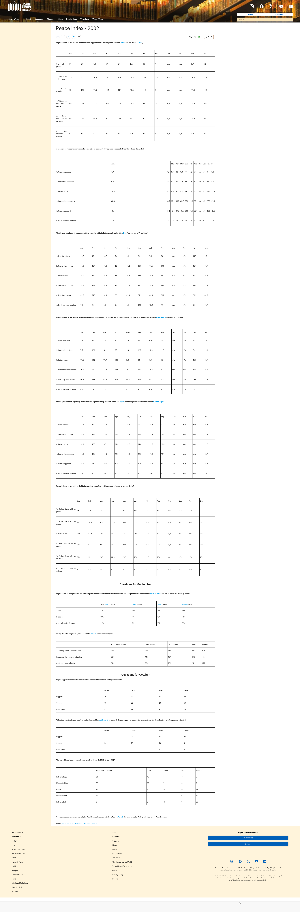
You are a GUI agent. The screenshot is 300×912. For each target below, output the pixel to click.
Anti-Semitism (17, 832)
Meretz (185, 604)
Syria (122, 402)
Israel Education (18, 849)
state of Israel (155, 594)
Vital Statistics (17, 887)
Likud (134, 604)
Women (15, 891)
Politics (14, 866)
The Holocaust (17, 874)
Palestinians (161, 317)
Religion (15, 870)
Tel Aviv (120, 817)
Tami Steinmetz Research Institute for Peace (79, 823)
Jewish (107, 604)
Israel (123, 43)
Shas (159, 604)
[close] (151, 903)
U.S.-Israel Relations (20, 883)
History (14, 841)
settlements (104, 720)
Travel (14, 879)
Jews (140, 43)
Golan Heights (158, 402)
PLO (125, 233)
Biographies (16, 837)
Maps (14, 858)
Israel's (93, 634)
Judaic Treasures (18, 853)
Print (210, 37)
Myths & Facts (17, 862)
